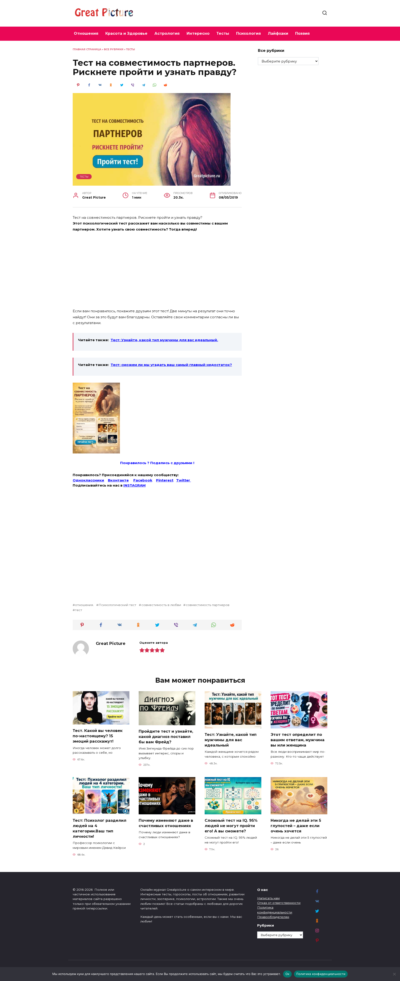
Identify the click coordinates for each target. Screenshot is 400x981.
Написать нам (268, 898)
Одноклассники (88, 480)
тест (78, 610)
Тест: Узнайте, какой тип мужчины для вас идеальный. (164, 340)
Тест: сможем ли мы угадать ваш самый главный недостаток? (171, 364)
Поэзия (302, 33)
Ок (287, 974)
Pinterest (164, 480)
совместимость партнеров (207, 605)
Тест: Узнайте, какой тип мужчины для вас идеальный (230, 739)
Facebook (142, 480)
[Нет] (394, 974)
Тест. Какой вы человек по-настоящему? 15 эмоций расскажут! (97, 736)
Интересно (198, 33)
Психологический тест (117, 605)
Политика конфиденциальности (320, 974)
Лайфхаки (278, 33)
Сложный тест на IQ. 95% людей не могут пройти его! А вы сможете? (231, 825)
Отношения (86, 33)
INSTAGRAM (134, 485)
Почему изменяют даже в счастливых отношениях (166, 823)
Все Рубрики (113, 49)
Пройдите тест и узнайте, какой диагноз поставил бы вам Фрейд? (166, 736)
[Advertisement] (157, 270)
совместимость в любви (161, 605)
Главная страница (87, 49)
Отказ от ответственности (278, 903)
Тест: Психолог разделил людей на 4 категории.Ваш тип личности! (99, 828)
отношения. (84, 605)
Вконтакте (118, 480)
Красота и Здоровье (126, 33)
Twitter (183, 480)
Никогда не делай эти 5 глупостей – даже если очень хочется (296, 825)
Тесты (222, 33)
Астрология (167, 33)
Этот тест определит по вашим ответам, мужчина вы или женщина (298, 739)
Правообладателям (273, 917)
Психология (248, 33)
